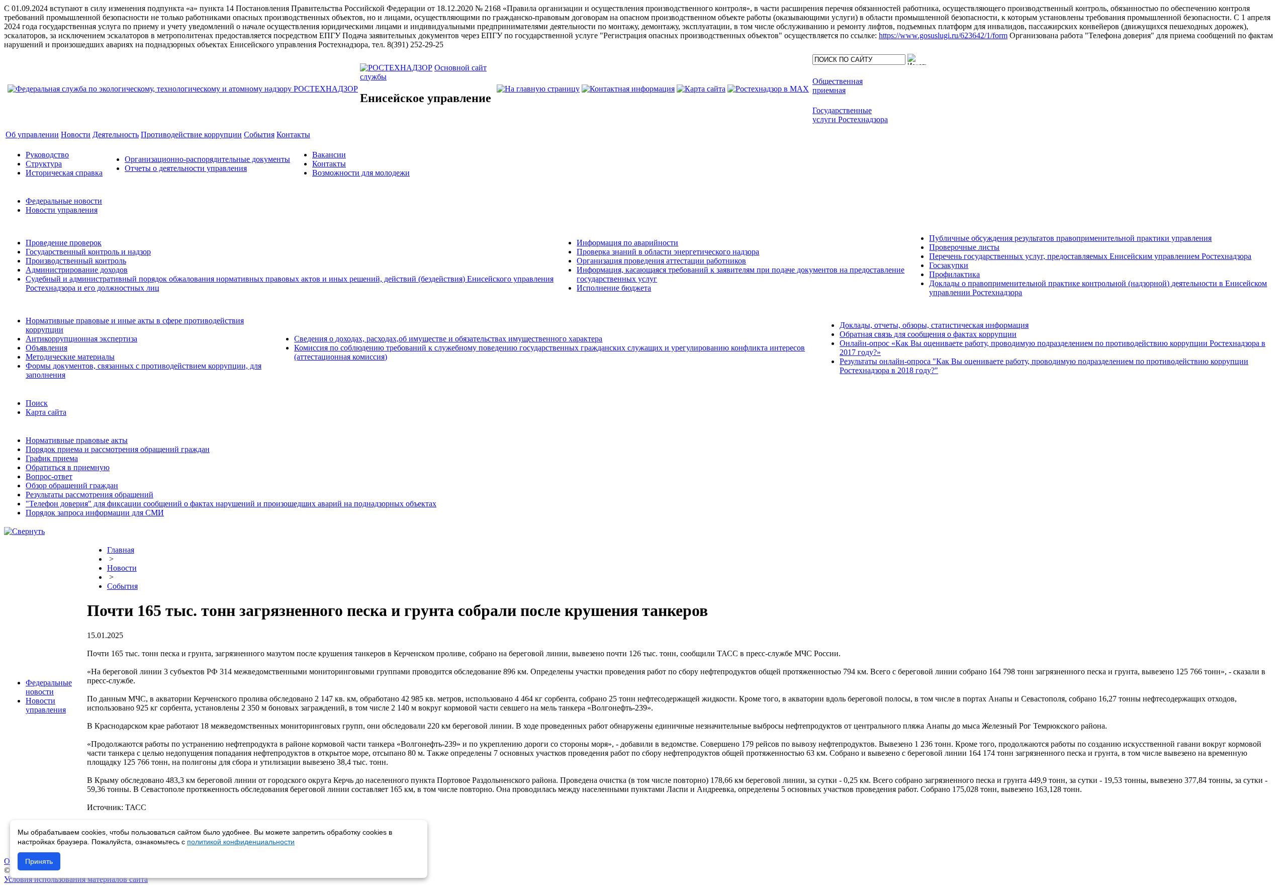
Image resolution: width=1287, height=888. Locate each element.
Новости (122, 568)
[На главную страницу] (538, 88)
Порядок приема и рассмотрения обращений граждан (118, 449)
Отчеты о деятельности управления (186, 168)
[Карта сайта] (701, 88)
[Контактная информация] (628, 88)
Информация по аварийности (627, 242)
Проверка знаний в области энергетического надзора (668, 251)
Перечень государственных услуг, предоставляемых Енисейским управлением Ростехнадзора (1090, 256)
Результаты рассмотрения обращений (89, 494)
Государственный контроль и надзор (88, 251)
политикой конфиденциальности (241, 842)
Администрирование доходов (77, 269)
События (122, 586)
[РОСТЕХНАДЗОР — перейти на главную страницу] (183, 88)
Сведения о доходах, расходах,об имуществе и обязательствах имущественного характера (448, 338)
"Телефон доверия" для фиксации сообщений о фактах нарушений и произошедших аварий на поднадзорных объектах (231, 503)
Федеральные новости (64, 201)
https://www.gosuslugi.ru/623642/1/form (943, 35)
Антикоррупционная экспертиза (81, 338)
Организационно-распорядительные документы (207, 159)
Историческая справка (64, 172)
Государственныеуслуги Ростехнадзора (850, 115)
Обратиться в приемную (68, 467)
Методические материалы (70, 356)
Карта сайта (46, 412)
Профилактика (954, 274)
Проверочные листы (964, 247)
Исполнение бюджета (614, 288)
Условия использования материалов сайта (76, 879)
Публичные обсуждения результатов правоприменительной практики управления (1070, 238)
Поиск (37, 403)
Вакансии (329, 154)
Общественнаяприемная (837, 86)
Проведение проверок (64, 242)
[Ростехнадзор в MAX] (768, 88)
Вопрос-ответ (49, 476)
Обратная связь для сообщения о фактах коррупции (928, 334)
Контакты (329, 163)
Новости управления (62, 210)
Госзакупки (948, 265)
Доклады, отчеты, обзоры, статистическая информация (934, 325)
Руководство (47, 154)
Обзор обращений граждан (72, 485)
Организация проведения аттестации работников (661, 260)
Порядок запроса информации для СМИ (95, 512)
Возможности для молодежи (361, 172)
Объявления (46, 347)
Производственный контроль (76, 260)
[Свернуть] (24, 531)
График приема (52, 458)
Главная (120, 550)
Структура (44, 163)
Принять (39, 861)
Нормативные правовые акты (77, 440)
